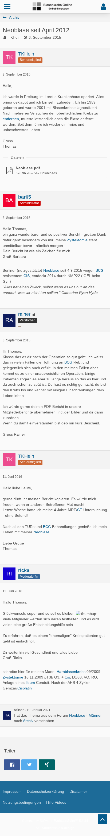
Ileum (30, 682)
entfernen (11, 119)
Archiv (28, 721)
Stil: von (55, 828)
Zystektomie (77, 240)
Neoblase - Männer (85, 715)
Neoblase (51, 270)
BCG (100, 270)
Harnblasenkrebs (71, 671)
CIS (26, 276)
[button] (7, 6)
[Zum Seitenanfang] (102, 819)
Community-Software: (55, 821)
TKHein (14, 37)
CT (79, 510)
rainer (19, 710)
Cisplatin (24, 688)
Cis (67, 677)
